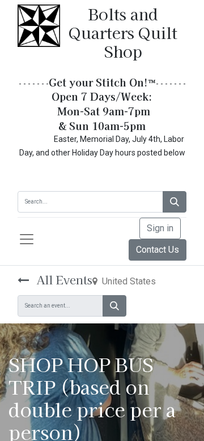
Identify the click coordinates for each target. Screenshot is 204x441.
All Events (62, 279)
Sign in (160, 228)
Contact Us (157, 249)
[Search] (174, 202)
